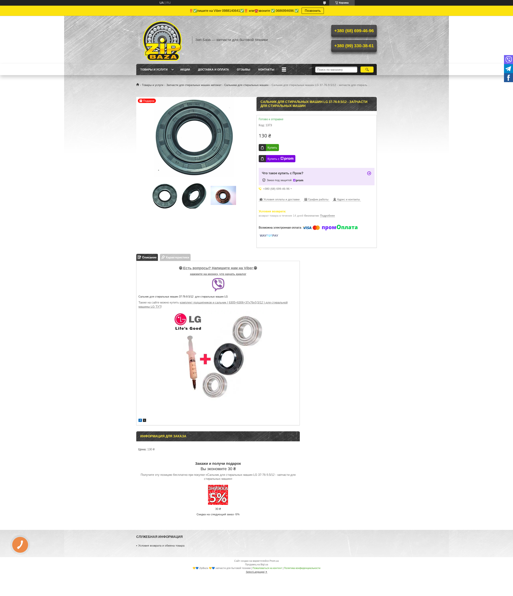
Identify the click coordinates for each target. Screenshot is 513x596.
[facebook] (140, 421)
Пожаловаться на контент (267, 568)
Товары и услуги (154, 69)
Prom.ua (274, 561)
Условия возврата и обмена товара (161, 545)
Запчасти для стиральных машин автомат (193, 85)
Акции (185, 69)
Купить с (274, 158)
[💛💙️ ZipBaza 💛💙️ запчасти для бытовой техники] (162, 40)
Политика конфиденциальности (302, 568)
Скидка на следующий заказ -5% (218, 514)
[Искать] (367, 70)
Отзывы (243, 69)
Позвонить (313, 10)
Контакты (266, 69)
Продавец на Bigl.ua (256, 564)
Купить (272, 147)
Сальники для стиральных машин (246, 85)
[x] (144, 421)
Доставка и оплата (213, 69)
